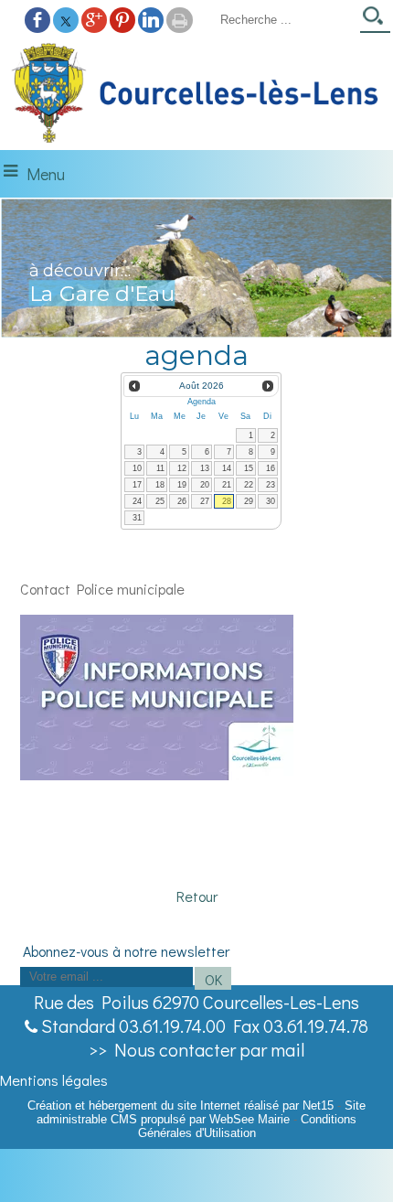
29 (248, 501)
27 (204, 501)
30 (270, 501)
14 (226, 468)
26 (181, 501)
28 (226, 501)
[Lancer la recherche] (375, 21)
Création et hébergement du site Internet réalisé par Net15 (180, 1105)
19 (181, 484)
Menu (46, 174)
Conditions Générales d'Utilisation (247, 1126)
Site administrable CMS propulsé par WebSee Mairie (201, 1112)
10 (137, 468)
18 (160, 484)
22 (248, 484)
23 (270, 484)
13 (204, 468)
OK (213, 979)
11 (160, 468)
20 (204, 484)
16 (270, 468)
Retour (197, 896)
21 (226, 484)
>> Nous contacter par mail (196, 1049)
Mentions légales (54, 1079)
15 (248, 468)
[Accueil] (196, 94)
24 (137, 501)
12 (181, 468)
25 (160, 501)
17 (137, 484)
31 (137, 517)
